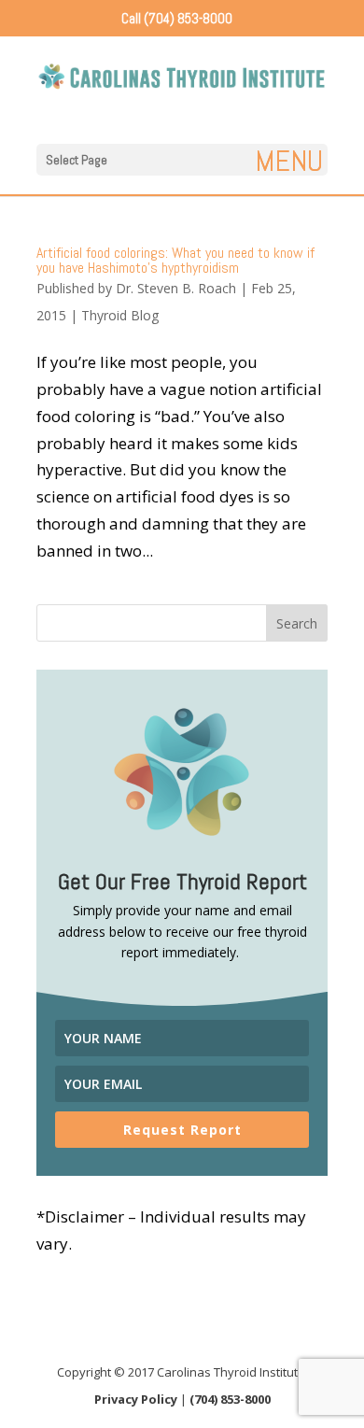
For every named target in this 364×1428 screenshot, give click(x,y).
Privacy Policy (135, 1399)
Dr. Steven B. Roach (176, 288)
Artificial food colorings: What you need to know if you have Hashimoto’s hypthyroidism (175, 260)
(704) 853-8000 (230, 1399)
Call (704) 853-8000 (176, 18)
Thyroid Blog (120, 315)
